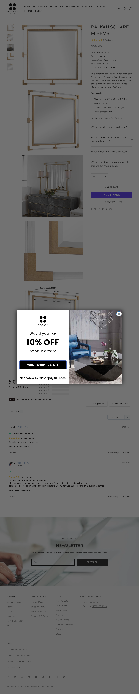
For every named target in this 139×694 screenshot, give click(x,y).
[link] (43, 321)
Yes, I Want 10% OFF (43, 365)
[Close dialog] (119, 313)
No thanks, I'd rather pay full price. (43, 378)
